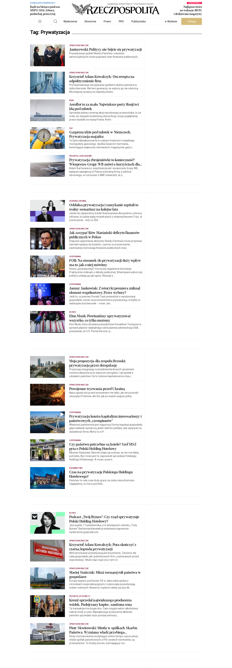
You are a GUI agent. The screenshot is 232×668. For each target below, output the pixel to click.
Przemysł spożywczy (79, 596)
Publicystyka (138, 21)
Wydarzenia (70, 21)
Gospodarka (75, 257)
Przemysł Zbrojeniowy (80, 156)
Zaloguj (191, 21)
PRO (121, 21)
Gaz (71, 128)
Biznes (72, 312)
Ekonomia (90, 21)
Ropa (71, 100)
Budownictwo (76, 468)
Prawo (107, 21)
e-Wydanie (171, 21)
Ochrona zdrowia (77, 201)
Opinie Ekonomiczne (79, 45)
